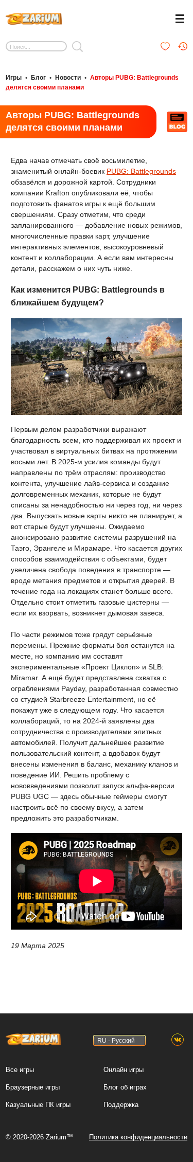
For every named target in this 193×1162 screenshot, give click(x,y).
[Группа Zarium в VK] (177, 1040)
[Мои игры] (165, 46)
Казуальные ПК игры (38, 1105)
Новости (68, 77)
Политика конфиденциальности (138, 1137)
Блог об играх (125, 1087)
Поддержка (120, 1105)
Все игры (20, 1070)
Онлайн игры (123, 1070)
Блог (38, 77)
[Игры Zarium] (34, 17)
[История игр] (182, 46)
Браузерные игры (33, 1087)
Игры (14, 77)
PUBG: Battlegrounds (141, 171)
